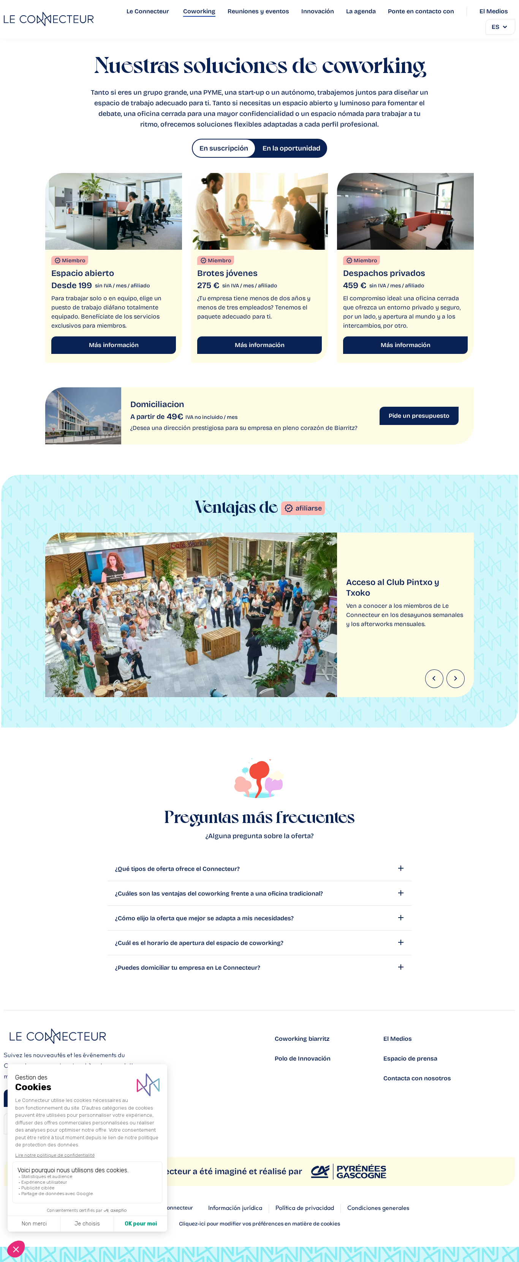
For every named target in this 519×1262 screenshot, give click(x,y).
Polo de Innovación (303, 1058)
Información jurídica (235, 1208)
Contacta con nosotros (417, 1078)
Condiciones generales (378, 1208)
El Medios (397, 1038)
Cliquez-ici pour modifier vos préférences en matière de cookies (259, 1224)
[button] (434, 678)
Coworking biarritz (302, 1038)
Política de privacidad (304, 1208)
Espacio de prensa (410, 1058)
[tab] (224, 148)
